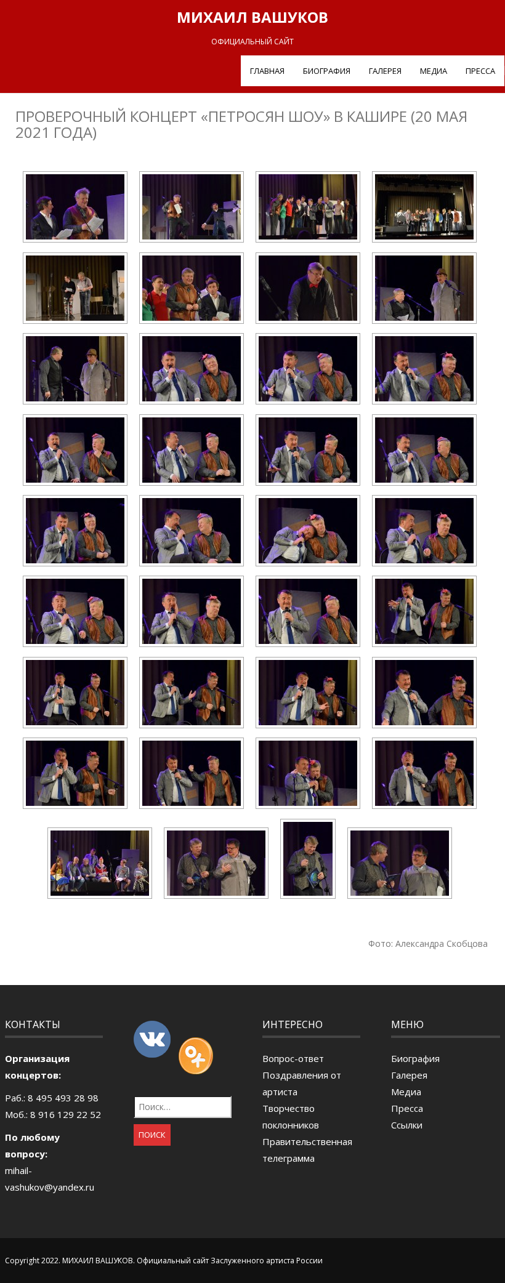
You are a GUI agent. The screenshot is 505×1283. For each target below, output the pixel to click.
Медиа (433, 70)
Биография (326, 70)
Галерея (385, 70)
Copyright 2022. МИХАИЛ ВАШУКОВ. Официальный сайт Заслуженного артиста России (164, 1260)
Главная (267, 70)
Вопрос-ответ (293, 1058)
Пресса (480, 70)
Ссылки (406, 1125)
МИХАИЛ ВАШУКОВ (252, 17)
